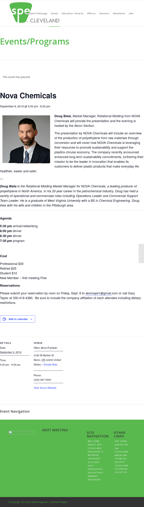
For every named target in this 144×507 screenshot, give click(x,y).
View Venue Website (45, 387)
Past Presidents (95, 467)
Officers (93, 462)
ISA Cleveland (122, 450)
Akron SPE (121, 444)
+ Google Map (49, 364)
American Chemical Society (121, 458)
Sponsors (94, 479)
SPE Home (121, 441)
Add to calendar (18, 319)
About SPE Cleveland (95, 446)
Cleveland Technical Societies (122, 469)
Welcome (94, 441)
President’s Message (95, 453)
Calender (94, 458)
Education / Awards (96, 474)
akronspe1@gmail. (99, 293)
